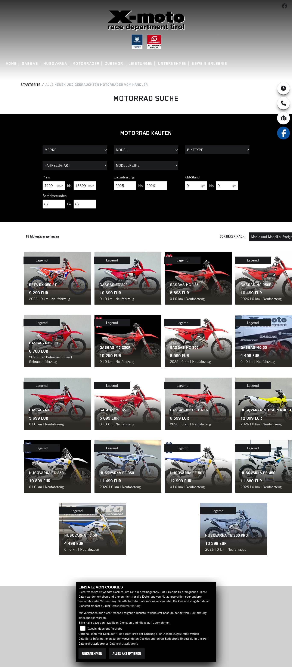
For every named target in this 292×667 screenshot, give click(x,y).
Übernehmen (92, 653)
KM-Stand (192, 177)
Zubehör (114, 63)
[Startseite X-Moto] (146, 20)
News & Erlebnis (209, 63)
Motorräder (86, 63)
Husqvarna (55, 63)
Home (11, 63)
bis (69, 186)
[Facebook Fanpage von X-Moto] (285, 7)
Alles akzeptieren (126, 653)
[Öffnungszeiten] (283, 88)
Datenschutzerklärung (126, 606)
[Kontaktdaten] (283, 103)
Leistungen (141, 63)
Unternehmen (172, 63)
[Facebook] (283, 133)
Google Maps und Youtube (105, 629)
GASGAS (30, 63)
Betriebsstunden (55, 196)
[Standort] (283, 118)
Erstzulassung (124, 177)
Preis (46, 177)
